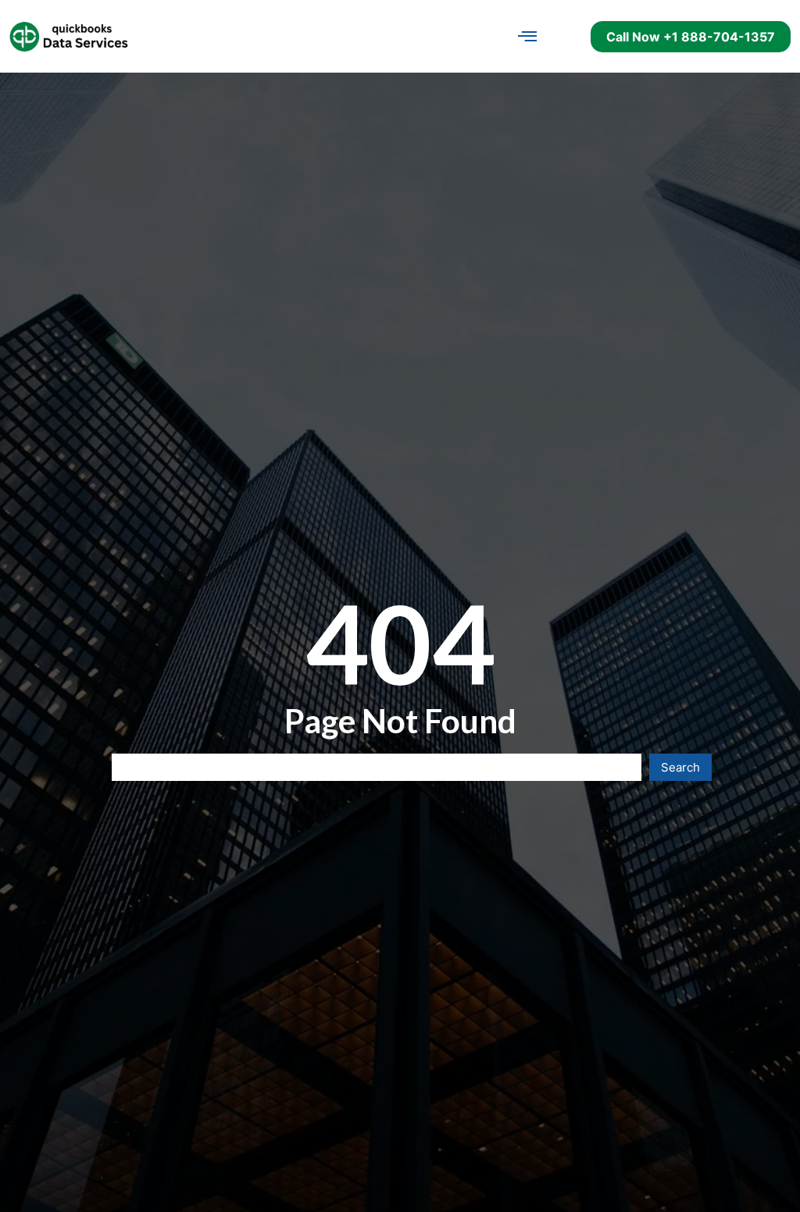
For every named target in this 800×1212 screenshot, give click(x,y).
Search (680, 767)
